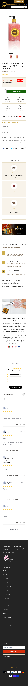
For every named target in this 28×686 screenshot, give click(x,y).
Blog (4, 613)
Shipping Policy (7, 621)
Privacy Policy (7, 625)
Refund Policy (7, 617)
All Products (6, 571)
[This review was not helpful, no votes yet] (23, 425)
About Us (5, 609)
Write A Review (16, 387)
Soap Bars (6, 598)
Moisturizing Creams (9, 586)
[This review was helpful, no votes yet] (20, 425)
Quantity (4, 89)
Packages (5, 590)
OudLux (11, 680)
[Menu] (25, 1)
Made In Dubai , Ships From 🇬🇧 (17, 4)
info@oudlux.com (11, 659)
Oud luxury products (15, 546)
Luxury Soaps (6, 582)
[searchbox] (12, 394)
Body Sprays (6, 574)
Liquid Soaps (6, 578)
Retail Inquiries (7, 633)
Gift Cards (6, 637)
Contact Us (6, 629)
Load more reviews (14, 529)
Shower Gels (6, 594)
